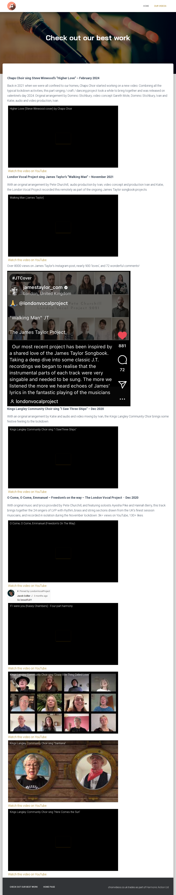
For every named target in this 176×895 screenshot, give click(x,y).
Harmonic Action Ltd (157, 887)
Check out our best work (24, 887)
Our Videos (160, 6)
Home (146, 6)
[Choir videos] (11, 6)
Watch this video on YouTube (27, 171)
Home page (49, 887)
